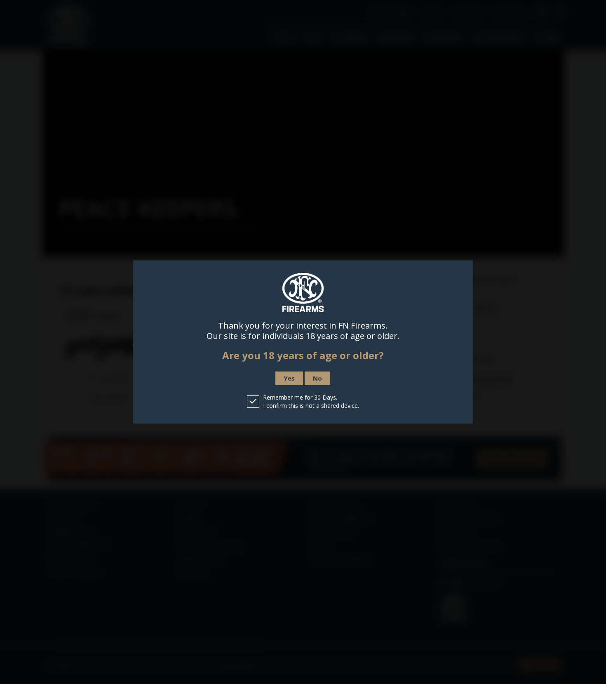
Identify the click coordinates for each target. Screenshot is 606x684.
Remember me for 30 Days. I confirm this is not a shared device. (311, 401)
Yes (289, 378)
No (317, 378)
